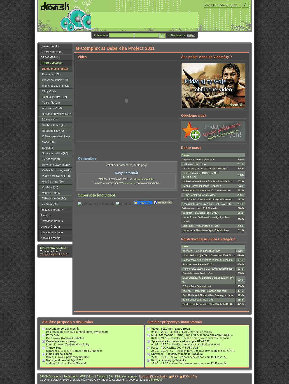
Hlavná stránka (50, 46)
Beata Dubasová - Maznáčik (198, 299)
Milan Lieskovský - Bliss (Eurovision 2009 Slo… (208, 255)
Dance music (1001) (55, 68)
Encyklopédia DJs (52, 221)
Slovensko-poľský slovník (62, 328)
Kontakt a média (51, 238)
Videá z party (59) (53, 181)
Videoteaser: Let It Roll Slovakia (199, 208)
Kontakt (132, 376)
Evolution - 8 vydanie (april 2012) (200, 212)
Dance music (191, 148)
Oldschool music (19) (55, 80)
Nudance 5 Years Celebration (198, 159)
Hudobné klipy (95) (53, 130)
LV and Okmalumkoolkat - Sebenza (201, 186)
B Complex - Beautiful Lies (196, 286)
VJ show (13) (50, 187)
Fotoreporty (71, 376)
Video (91, 376)
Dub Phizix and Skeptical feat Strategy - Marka (207, 295)
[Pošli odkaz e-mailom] (193, 35)
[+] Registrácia (176, 35)
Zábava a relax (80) (54, 198)
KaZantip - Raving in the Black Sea (201, 251)
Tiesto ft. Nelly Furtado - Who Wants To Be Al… (208, 304)
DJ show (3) (49, 119)
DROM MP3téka (51, 57)
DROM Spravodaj (51, 51)
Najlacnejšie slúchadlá (153, 376)
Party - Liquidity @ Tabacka (168, 360)
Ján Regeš (155, 379)
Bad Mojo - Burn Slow (194, 164)
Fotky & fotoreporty (52, 209)
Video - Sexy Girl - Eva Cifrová (170, 328)
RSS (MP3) (190, 376)
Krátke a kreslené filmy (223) (54, 137)
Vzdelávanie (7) (51, 192)
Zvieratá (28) (50, 204)
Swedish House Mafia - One (197, 273)
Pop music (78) (51, 74)
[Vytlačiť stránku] (189, 35)
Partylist (45, 215)
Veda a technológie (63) (56, 170)
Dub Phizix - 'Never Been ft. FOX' (200, 225)
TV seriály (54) (51, 102)
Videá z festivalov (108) (56, 176)
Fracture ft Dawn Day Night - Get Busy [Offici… (208, 204)
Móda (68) (48, 142)
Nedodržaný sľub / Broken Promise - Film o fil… (208, 260)
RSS (175, 376)
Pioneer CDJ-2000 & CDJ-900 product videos (207, 268)
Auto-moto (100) (52, 108)
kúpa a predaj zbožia (59, 354)
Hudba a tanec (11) (53, 125)
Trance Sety (53, 347)
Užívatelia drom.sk (52, 232)
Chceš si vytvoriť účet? (54, 254)
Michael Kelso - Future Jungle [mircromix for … (208, 181)
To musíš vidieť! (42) (54, 97)
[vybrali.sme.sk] (95, 203)
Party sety (52, 335)
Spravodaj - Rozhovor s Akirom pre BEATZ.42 (180, 341)
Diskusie (120, 376)
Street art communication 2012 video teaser (206, 190)
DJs (110, 376)
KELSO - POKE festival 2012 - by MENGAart (207, 199)
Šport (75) (48, 147)
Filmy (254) (49, 91)
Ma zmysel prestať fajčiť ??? (64, 360)
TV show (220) (51, 159)
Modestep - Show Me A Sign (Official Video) (206, 230)
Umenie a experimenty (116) (54, 165)
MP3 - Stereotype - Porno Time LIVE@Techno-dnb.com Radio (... (192, 335)
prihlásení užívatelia (143, 179)
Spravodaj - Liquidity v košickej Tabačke (177, 354)
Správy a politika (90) (55, 153)
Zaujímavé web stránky (61, 341)
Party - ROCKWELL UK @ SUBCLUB (174, 347)
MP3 (82, 376)
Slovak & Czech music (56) (53, 86)
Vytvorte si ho (128, 183)
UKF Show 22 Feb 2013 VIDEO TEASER (204, 168)
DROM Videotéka (52, 63)
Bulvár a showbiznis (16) (57, 114)
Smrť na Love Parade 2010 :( (198, 264)
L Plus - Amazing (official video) (199, 195)
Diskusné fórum (50, 226)
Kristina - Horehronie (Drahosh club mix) (204, 290)
